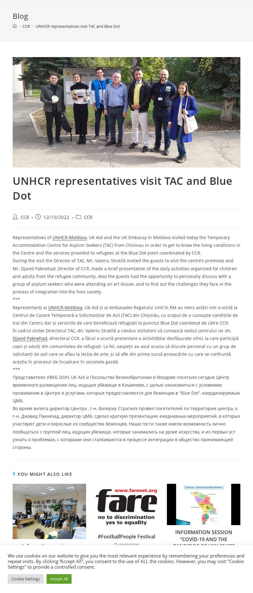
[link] (69, 237)
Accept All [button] (59, 579)
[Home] (15, 26)
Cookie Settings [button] (25, 579)
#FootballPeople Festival (126, 536)
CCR (25, 217)
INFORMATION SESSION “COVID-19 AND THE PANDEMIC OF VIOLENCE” (203, 539)
